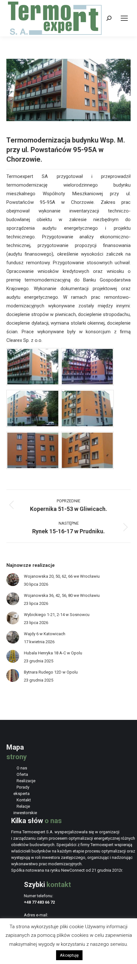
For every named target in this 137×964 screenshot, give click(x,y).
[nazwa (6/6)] (87, 467)
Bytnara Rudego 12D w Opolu (51, 672)
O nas (22, 768)
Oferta (22, 774)
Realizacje (26, 780)
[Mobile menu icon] (124, 18)
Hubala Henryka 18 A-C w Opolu (53, 653)
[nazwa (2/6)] (87, 384)
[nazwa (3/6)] (32, 425)
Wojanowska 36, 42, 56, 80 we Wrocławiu (62, 595)
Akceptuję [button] (69, 955)
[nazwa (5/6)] (32, 467)
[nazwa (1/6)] (32, 384)
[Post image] (12, 579)
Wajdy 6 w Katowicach (44, 633)
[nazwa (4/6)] (87, 425)
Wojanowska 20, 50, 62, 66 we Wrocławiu (62, 576)
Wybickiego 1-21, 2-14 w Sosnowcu (57, 614)
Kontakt (24, 800)
